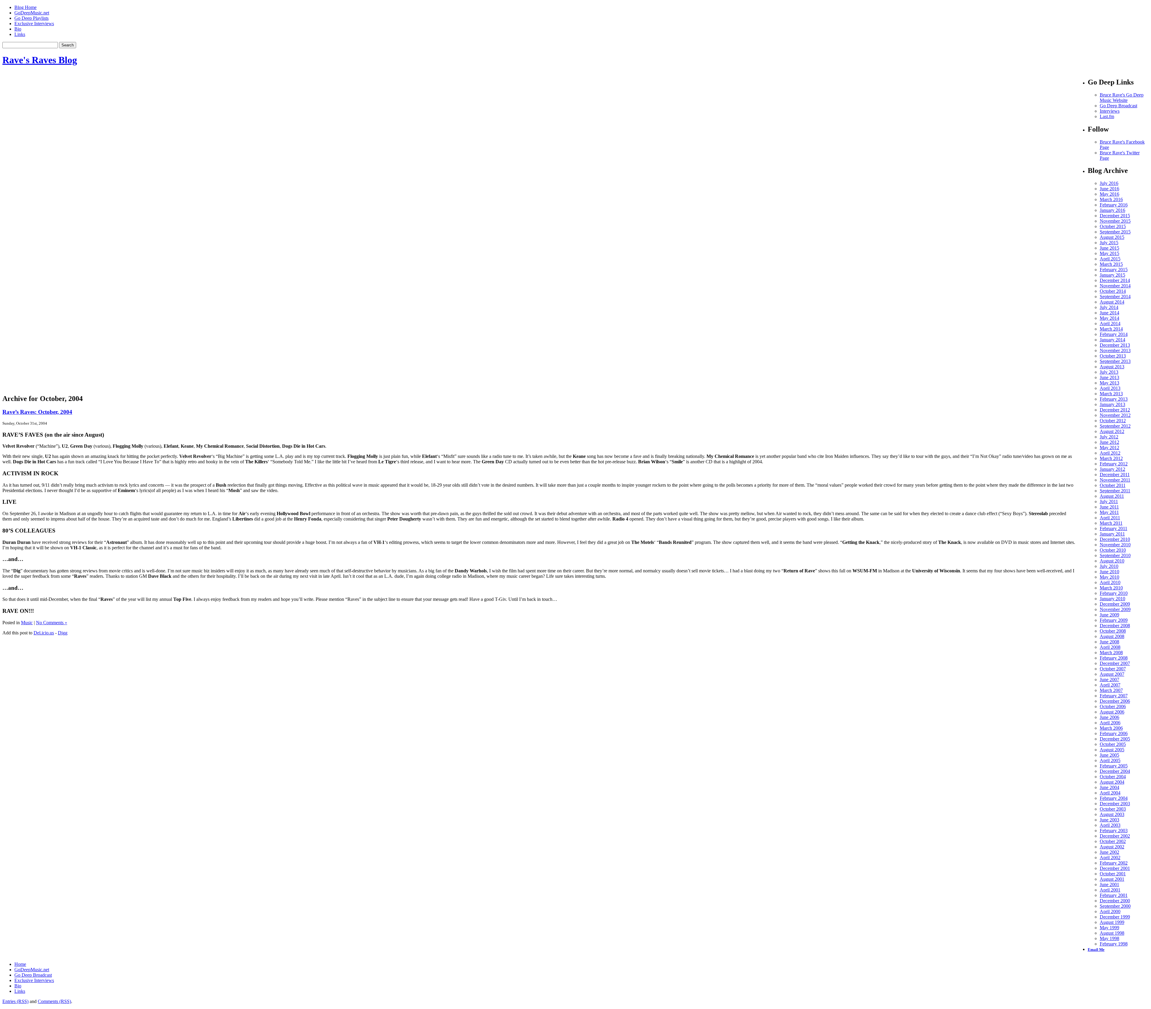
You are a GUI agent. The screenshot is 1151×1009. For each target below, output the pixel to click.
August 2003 (1112, 814)
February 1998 (1114, 943)
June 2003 (1109, 819)
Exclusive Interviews (34, 23)
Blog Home (25, 7)
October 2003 (1113, 809)
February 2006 (1114, 733)
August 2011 (1112, 496)
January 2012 (1112, 469)
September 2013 (1115, 361)
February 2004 (1114, 798)
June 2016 (1109, 188)
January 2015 (1112, 274)
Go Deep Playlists (31, 18)
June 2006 (1109, 717)
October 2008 (1113, 631)
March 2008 (1111, 652)
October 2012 (1113, 420)
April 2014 (1110, 323)
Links (19, 34)
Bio (17, 28)
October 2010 (1113, 550)
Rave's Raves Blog (39, 60)
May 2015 (1109, 253)
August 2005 (1112, 749)
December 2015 (1115, 215)
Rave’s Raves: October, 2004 (37, 412)
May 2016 (1109, 194)
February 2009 (1114, 620)
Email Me (1096, 949)
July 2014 (1109, 307)
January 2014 (1112, 339)
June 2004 (1109, 787)
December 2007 (1115, 663)
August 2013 (1112, 366)
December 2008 (1115, 625)
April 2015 (1110, 258)
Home (20, 964)
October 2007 (1113, 668)
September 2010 (1115, 555)
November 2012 (1115, 415)
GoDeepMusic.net (31, 12)
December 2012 (1115, 409)
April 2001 (1110, 889)
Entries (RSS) (15, 1001)
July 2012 (1109, 436)
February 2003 (1114, 830)
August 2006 (1112, 711)
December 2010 (1115, 539)
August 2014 (1112, 301)
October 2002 (1113, 841)
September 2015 (1115, 231)
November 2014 (1115, 285)
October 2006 (1113, 706)
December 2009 (1115, 604)
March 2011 (1111, 523)
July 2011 (1109, 501)
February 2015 (1114, 269)
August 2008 (1112, 636)
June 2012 (1109, 442)
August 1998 (1112, 933)
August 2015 (1112, 237)
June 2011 (1109, 506)
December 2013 (1115, 345)
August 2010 (1112, 560)
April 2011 (1110, 517)
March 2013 (1111, 393)
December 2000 (1115, 900)
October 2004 (1113, 776)
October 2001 (1113, 873)
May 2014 (1109, 318)
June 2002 (1109, 852)
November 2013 (1115, 350)
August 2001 (1112, 879)
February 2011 (1113, 528)
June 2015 (1109, 248)
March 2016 (1111, 199)
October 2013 (1113, 355)
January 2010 (1112, 598)
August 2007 (1112, 674)
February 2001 (1114, 895)
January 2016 (1112, 210)
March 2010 (1111, 587)
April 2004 (1110, 792)
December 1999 (1115, 916)
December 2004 (1115, 771)
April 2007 (1110, 684)
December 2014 (1115, 280)
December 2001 (1115, 868)
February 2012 (1114, 463)
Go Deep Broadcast (1118, 105)
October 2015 (1113, 226)
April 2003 (1110, 825)
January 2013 (1112, 404)
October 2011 (1113, 485)
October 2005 (1113, 744)
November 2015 (1115, 221)
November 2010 (1115, 544)
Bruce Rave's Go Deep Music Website (1122, 97)
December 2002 (1115, 835)
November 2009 (1115, 609)
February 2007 (1114, 695)
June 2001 (1109, 884)
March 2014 (1111, 328)
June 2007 (1109, 679)
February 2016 (1114, 204)
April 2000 (1110, 911)
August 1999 (1112, 922)
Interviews (1110, 111)
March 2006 (1111, 728)
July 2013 (1109, 372)
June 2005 (1109, 755)
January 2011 (1112, 533)
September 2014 (1115, 296)
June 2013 (1109, 377)
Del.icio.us (44, 632)
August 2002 (1112, 846)
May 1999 (1109, 927)
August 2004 (1112, 782)
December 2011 (1115, 474)
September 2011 (1115, 490)
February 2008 (1114, 657)
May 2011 (1109, 512)
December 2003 (1115, 803)
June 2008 (1109, 641)
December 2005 (1115, 738)
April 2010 (1110, 582)
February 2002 (1114, 862)
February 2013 (1114, 399)
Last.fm (1107, 116)
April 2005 (1110, 760)
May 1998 (1109, 938)
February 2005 (1114, 765)
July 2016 (1109, 183)
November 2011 (1115, 479)
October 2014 (1113, 291)
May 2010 (1109, 577)
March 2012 (1111, 458)
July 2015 (1109, 242)
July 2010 (1109, 566)
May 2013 (1109, 382)
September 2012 (1115, 426)
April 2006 (1110, 722)
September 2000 (1115, 906)
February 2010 (1114, 593)
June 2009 (1109, 614)
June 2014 (1109, 312)
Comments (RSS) (54, 1001)
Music (27, 622)
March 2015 (1111, 264)
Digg (62, 632)
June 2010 (1109, 571)
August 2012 (1112, 431)
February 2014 (1114, 334)
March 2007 (1111, 690)
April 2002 (1110, 857)
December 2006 (1115, 701)
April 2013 (1110, 388)
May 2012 (1109, 447)
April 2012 (1110, 453)
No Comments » (51, 622)
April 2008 (1110, 647)
